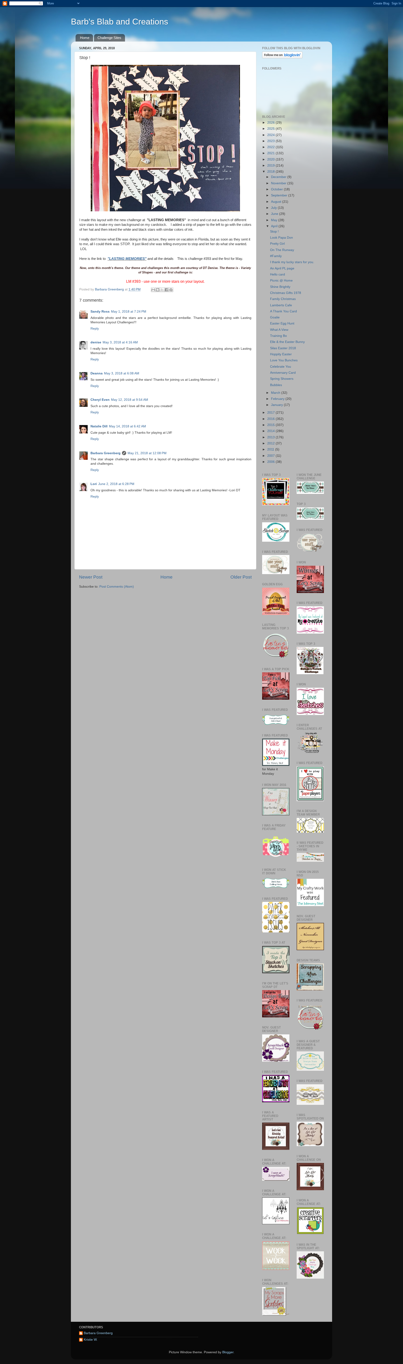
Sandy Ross (100, 311)
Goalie (275, 317)
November (279, 183)
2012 (271, 443)
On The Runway (282, 250)
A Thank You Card (283, 311)
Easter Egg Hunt (282, 323)
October (277, 189)
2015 (271, 425)
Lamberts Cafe (281, 305)
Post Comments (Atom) (116, 586)
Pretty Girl (277, 243)
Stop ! (274, 231)
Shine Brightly (280, 287)
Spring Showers (281, 378)
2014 (271, 431)
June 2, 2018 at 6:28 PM (116, 484)
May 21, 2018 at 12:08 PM (147, 453)
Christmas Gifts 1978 (285, 293)
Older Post (241, 577)
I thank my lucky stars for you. (292, 262)
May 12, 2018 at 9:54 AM (129, 399)
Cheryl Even (100, 399)
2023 (271, 141)
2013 (271, 437)
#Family (276, 256)
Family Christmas (283, 299)
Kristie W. (90, 1339)
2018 (271, 171)
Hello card (277, 274)
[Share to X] (162, 289)
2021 (271, 153)
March (276, 392)
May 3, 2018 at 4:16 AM (120, 342)
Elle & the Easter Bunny (287, 342)
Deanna (96, 373)
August (276, 201)
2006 (271, 462)
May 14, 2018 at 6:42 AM (127, 426)
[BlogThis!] (157, 289)
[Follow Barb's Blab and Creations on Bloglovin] (282, 57)
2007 (271, 455)
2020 (271, 159)
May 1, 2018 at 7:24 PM (128, 311)
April (274, 226)
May (274, 220)
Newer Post (90, 577)
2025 (271, 128)
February (278, 399)
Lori (93, 484)
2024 (271, 135)
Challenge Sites (109, 38)
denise (95, 342)
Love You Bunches (284, 360)
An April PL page (282, 268)
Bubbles (276, 385)
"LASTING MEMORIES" (127, 259)
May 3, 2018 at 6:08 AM (121, 373)
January (277, 405)
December (279, 177)
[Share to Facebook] (166, 289)
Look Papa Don (281, 237)
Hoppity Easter (281, 354)
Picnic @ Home (281, 280)
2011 (271, 449)
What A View (279, 329)
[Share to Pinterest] (171, 289)
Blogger (227, 1352)
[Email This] (153, 289)
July (274, 207)
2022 (271, 147)
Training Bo (278, 336)
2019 (271, 165)
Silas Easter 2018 (283, 348)
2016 (271, 419)
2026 (271, 122)
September (279, 195)
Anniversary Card (283, 372)
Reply (94, 328)
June (275, 214)
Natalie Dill (99, 426)
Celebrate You (280, 366)
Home (84, 38)
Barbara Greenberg (105, 453)
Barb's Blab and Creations (119, 21)
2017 (271, 412)
